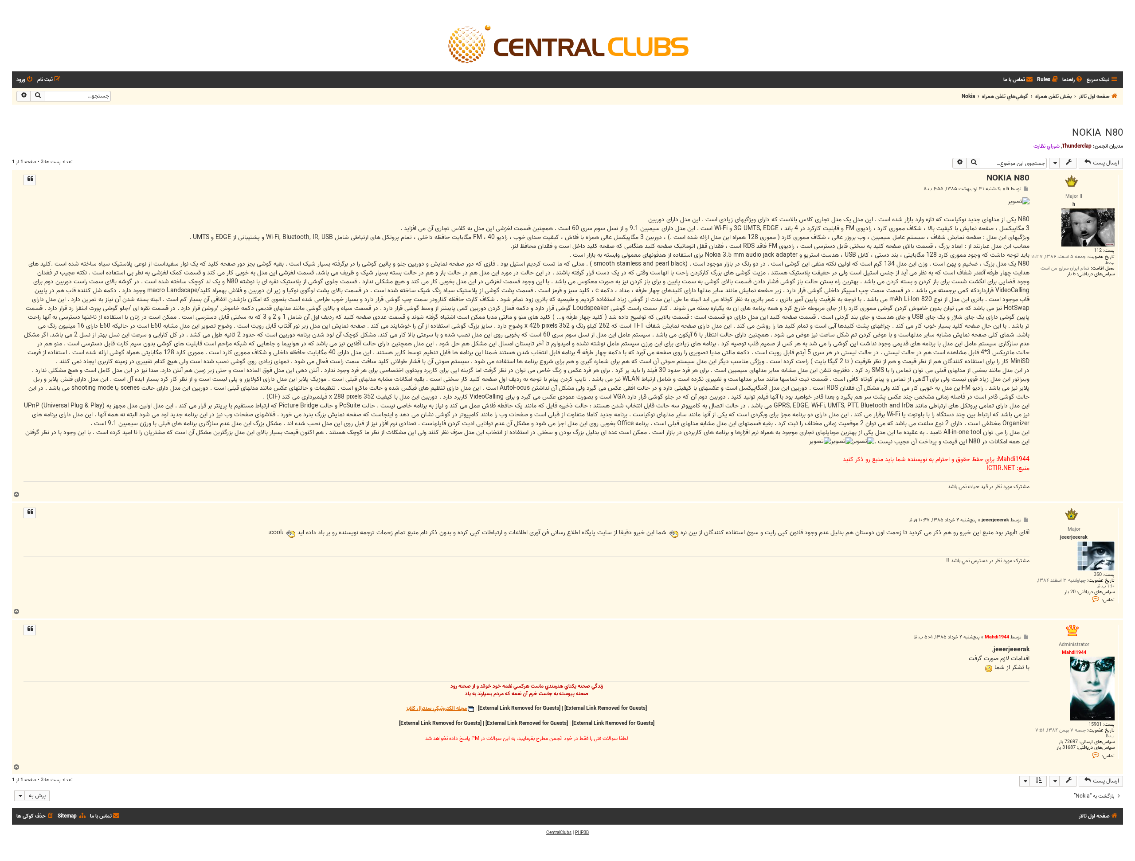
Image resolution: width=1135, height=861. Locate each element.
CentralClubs (558, 832)
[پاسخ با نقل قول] (29, 180)
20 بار (1070, 592)
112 (1098, 251)
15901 (1095, 725)
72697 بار (1068, 742)
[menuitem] (1073, 80)
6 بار (1071, 274)
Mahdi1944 (997, 637)
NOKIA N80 (1097, 133)
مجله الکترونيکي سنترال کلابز (436, 708)
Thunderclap (1077, 146)
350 (1098, 575)
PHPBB (582, 832)
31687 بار (1066, 748)
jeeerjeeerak (995, 520)
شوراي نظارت (1046, 146)
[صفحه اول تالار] (567, 43)
